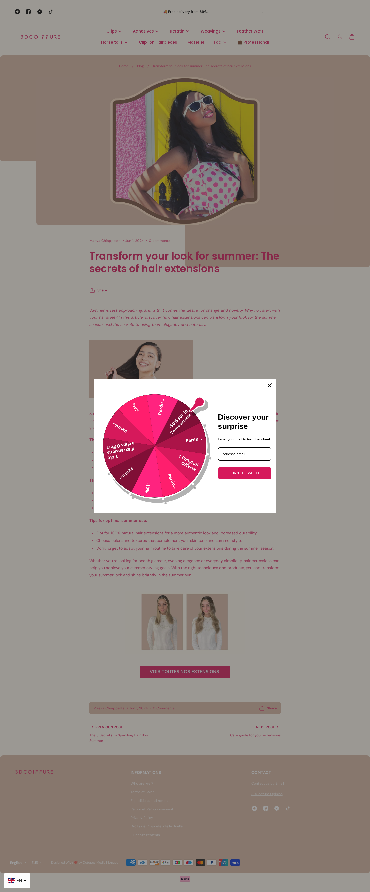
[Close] (270, 385)
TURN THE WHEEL (244, 473)
